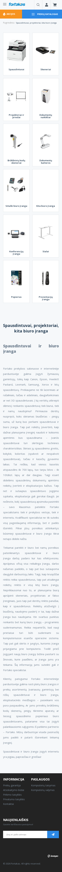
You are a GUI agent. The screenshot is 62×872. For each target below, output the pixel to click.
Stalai (46, 251)
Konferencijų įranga (16, 252)
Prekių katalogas (47, 14)
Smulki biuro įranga (16, 205)
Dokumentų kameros (45, 161)
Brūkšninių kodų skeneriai (16, 161)
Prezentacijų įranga (46, 298)
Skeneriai (45, 69)
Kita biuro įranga (45, 205)
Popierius (16, 296)
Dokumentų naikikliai (45, 116)
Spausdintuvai (16, 69)
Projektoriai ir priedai (16, 116)
